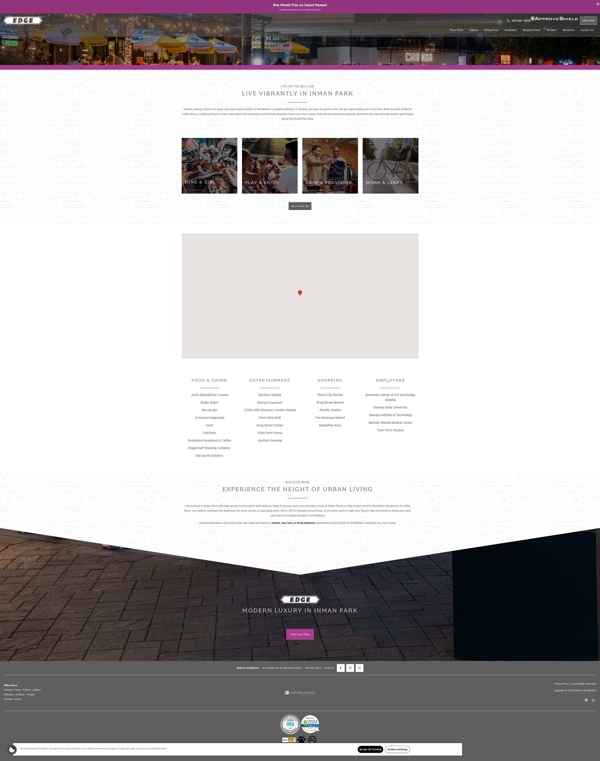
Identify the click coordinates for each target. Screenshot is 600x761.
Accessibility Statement (584, 683)
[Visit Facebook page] (341, 668)
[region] (237, 749)
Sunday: (8, 698)
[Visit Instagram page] (359, 668)
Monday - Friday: (12, 689)
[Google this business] (350, 668)
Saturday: (9, 694)
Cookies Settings (397, 749)
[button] (598, 3)
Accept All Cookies (370, 749)
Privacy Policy (561, 683)
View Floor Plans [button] (300, 634)
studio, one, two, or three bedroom (293, 522)
